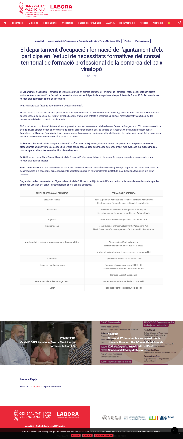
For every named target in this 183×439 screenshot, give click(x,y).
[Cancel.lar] (179, 433)
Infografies (67, 22)
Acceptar (76, 435)
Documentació (127, 22)
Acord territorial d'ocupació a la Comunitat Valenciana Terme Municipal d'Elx (84, 41)
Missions (33, 22)
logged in (37, 386)
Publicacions (50, 22)
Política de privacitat (103, 435)
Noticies (144, 22)
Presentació (17, 22)
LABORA (110, 22)
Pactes (128, 41)
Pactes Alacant (142, 41)
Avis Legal (50, 426)
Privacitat (60, 426)
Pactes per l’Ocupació (89, 22)
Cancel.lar (87, 435)
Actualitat (39, 41)
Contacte (158, 22)
